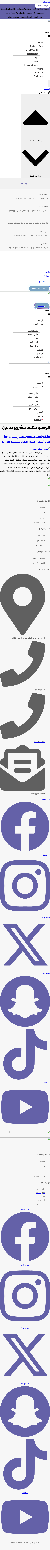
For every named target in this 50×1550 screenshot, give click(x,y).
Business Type (36, 46)
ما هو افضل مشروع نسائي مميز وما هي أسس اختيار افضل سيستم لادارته (26, 438)
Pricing (40, 69)
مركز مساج (44, 243)
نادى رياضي (33, 342)
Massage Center (30, 65)
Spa (36, 57)
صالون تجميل (43, 194)
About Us (38, 73)
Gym (36, 61)
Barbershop (32, 54)
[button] (42, 5)
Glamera (46, 2)
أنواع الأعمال (38, 324)
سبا (47, 218)
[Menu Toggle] (49, 83)
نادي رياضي (44, 231)
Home (40, 42)
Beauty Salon (32, 50)
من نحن (40, 353)
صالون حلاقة (43, 206)
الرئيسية (40, 320)
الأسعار (40, 350)
